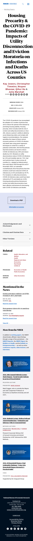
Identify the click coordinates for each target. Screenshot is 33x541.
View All (5, 323)
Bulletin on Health (9, 343)
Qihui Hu (20, 89)
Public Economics (19, 271)
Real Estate (17, 264)
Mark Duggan (15, 385)
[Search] (23, 4)
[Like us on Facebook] (22, 529)
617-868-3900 (16, 506)
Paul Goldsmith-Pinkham (19, 476)
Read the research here (10, 303)
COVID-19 (17, 266)
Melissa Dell (16, 428)
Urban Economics (19, 275)
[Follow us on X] (8, 529)
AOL (10, 300)
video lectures (21, 347)
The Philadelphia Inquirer (16, 315)
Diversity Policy (16, 521)
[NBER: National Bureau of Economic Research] (10, 4)
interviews (6, 349)
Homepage (16, 515)
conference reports (9, 347)
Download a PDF (16, 200)
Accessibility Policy (16, 519)
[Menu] (28, 4)
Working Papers (9, 9)
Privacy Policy (17, 523)
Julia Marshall (16, 92)
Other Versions (8, 239)
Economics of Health (20, 270)
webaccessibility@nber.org (16, 510)
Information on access (16, 207)
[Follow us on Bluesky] (15, 529)
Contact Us (16, 501)
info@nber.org (16, 508)
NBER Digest (20, 341)
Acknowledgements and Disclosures (12, 225)
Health (16, 258)
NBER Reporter (8, 341)
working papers (16, 335)
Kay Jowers (9, 84)
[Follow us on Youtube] (25, 529)
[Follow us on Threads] (18, 529)
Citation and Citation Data (13, 232)
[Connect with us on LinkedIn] (11, 529)
